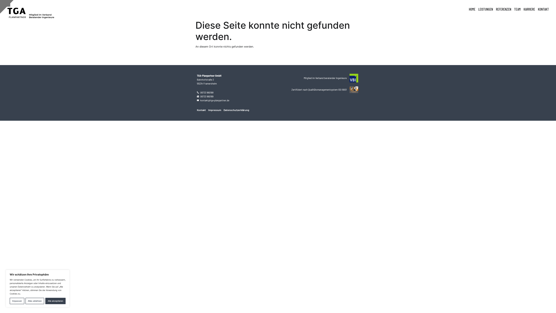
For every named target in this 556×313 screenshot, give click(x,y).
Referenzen (503, 9)
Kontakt (543, 9)
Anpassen (17, 301)
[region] (38, 288)
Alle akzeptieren (55, 301)
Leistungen (485, 9)
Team (517, 9)
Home (472, 9)
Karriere (529, 9)
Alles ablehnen (35, 301)
